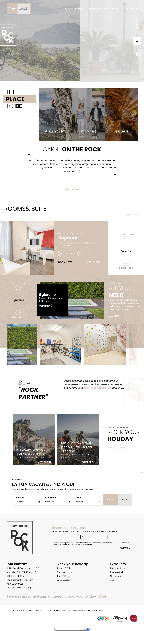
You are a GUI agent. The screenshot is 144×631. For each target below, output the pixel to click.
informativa (83, 543)
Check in (19, 497)
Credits (50, 610)
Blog (112, 580)
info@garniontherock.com (20, 580)
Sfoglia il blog (117, 447)
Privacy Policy (12, 610)
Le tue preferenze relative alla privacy (76, 629)
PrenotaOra (12, 9)
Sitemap (39, 610)
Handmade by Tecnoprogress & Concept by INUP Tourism (80, 610)
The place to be (65, 572)
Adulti (79, 497)
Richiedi (125, 499)
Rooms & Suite (64, 568)
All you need (63, 580)
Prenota (110, 499)
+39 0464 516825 (15, 576)
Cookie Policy (26, 610)
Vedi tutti (115, 315)
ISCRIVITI (124, 548)
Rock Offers (63, 576)
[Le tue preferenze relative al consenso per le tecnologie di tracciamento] (142, 473)
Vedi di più (93, 262)
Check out (50, 497)
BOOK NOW (65, 262)
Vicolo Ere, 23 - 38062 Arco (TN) (22, 572)
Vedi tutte (131, 215)
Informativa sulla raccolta (60, 629)
